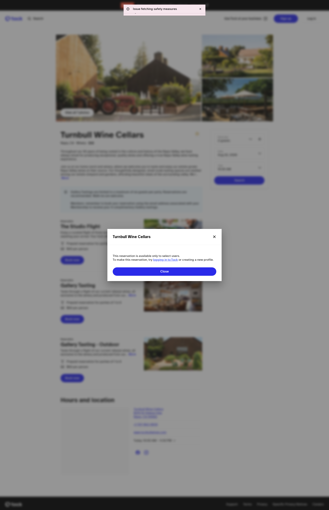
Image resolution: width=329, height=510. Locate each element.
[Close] (214, 237)
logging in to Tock (165, 259)
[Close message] (200, 9)
